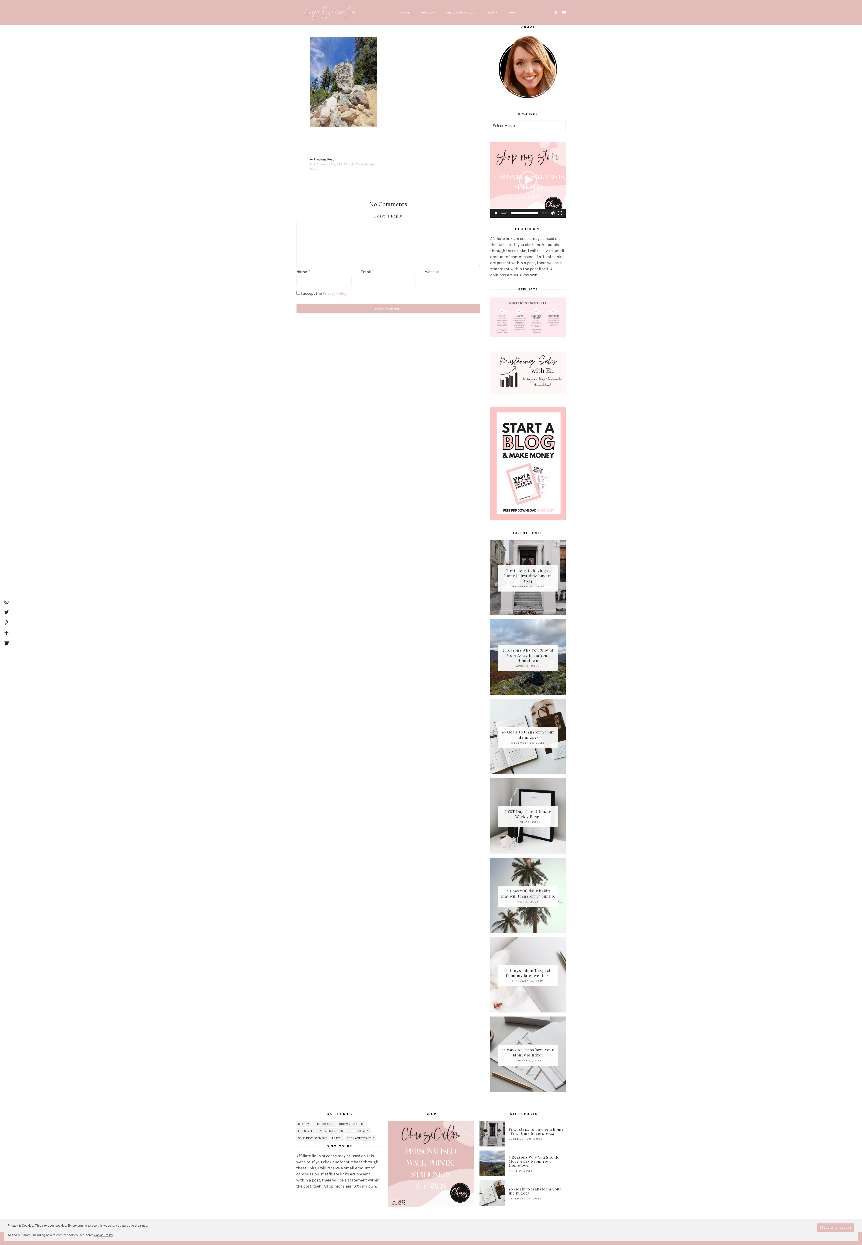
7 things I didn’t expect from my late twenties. (527, 973)
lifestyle (305, 1131)
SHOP (513, 12)
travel (337, 1138)
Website (432, 271)
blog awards (324, 1124)
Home (405, 12)
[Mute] (552, 213)
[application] (528, 180)
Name (303, 271)
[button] (528, 180)
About (426, 12)
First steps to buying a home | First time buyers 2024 (528, 575)
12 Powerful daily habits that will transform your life (528, 893)
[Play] (496, 213)
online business (330, 1131)
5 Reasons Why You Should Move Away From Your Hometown (527, 655)
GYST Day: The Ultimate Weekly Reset (528, 814)
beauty (303, 1124)
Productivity (358, 1131)
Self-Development (312, 1138)
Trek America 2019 (361, 1138)
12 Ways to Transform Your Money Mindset (528, 1052)
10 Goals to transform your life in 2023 (527, 734)
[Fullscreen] (560, 213)
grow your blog (460, 12)
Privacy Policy (335, 293)
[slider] (524, 213)
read (490, 12)
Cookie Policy (103, 1235)
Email (367, 271)
